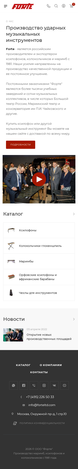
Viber (34, 385)
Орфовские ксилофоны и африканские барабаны (38, 277)
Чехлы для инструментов (38, 293)
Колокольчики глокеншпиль (40, 246)
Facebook (23, 385)
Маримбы (26, 261)
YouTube (64, 385)
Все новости (74, 319)
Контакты (39, 372)
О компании (51, 365)
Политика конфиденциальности (42, 423)
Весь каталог (74, 214)
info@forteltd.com (41, 405)
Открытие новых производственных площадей (49, 337)
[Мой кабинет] (63, 6)
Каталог (23, 365)
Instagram (44, 385)
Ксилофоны (27, 230)
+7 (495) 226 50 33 (40, 397)
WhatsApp (13, 385)
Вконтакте (54, 385)
